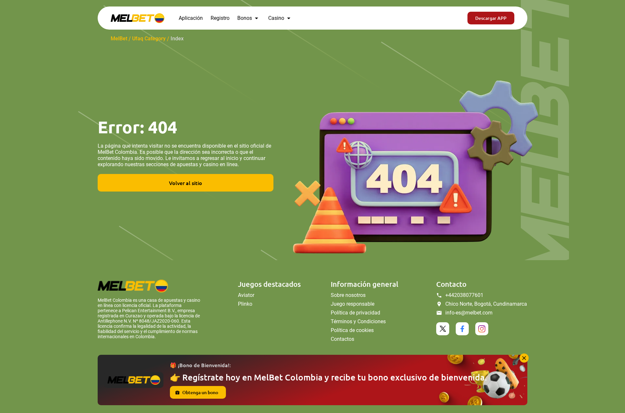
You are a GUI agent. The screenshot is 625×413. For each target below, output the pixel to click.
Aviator (246, 295)
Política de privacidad (355, 313)
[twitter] (442, 328)
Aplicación (191, 18)
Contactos (342, 339)
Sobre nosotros (348, 295)
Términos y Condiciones (358, 321)
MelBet (119, 38)
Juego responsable (352, 304)
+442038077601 (464, 295)
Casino (276, 18)
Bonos (244, 18)
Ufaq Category (149, 38)
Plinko (245, 304)
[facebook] (462, 328)
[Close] (524, 358)
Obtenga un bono (200, 392)
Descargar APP (491, 18)
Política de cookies (352, 330)
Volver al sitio (185, 182)
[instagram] (481, 328)
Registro (220, 18)
